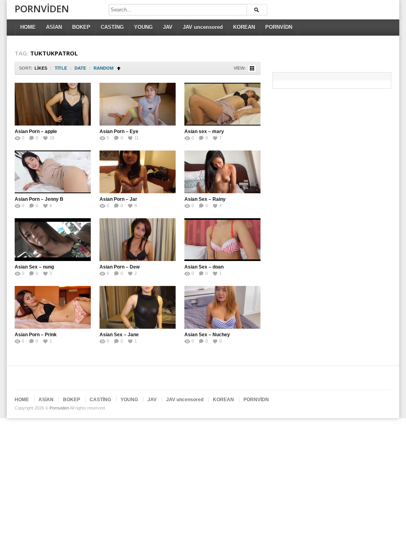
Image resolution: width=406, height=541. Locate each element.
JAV (167, 27)
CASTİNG (112, 27)
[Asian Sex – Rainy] (222, 172)
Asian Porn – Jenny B (40, 199)
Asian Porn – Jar (118, 199)
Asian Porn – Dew (120, 267)
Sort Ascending (119, 68)
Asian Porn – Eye (119, 131)
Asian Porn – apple (36, 131)
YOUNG (143, 27)
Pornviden (42, 8)
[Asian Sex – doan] (222, 240)
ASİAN (54, 27)
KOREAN (244, 27)
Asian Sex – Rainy (205, 199)
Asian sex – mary (204, 131)
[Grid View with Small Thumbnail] (252, 68)
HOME (28, 27)
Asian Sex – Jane (119, 334)
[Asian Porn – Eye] (137, 104)
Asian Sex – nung (34, 267)
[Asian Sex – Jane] (137, 307)
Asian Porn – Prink (36, 334)
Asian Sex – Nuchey (207, 334)
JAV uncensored (203, 27)
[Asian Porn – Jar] (137, 172)
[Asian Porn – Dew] (137, 240)
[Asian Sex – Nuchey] (222, 307)
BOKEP (81, 27)
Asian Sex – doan (204, 267)
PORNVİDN (278, 27)
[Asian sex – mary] (222, 104)
